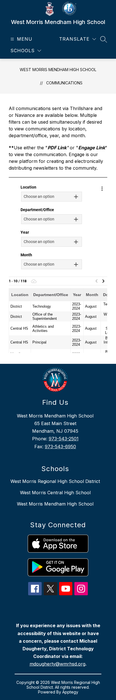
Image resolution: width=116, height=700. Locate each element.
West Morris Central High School (55, 492)
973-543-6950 (60, 446)
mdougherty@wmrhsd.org (57, 664)
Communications (64, 82)
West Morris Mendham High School (58, 69)
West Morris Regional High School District (55, 481)
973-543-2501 (64, 438)
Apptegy (70, 692)
